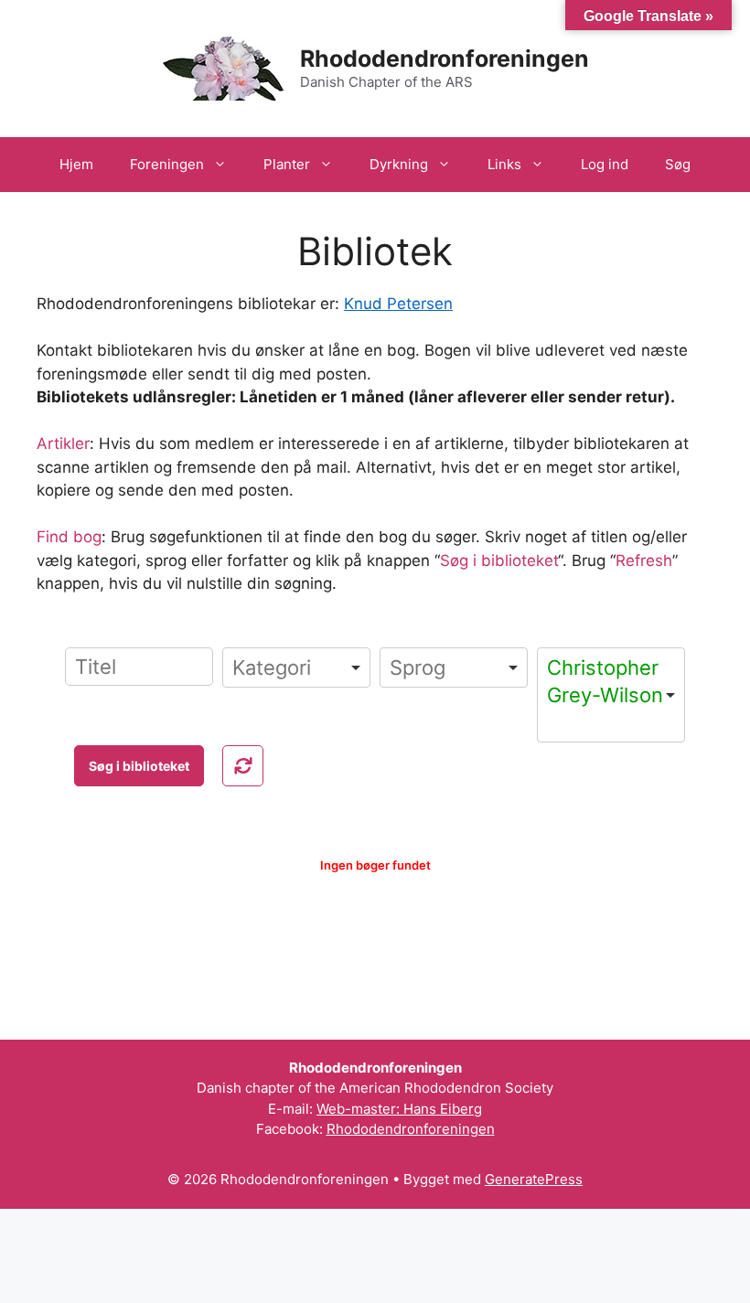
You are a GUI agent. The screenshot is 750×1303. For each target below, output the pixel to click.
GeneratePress (534, 1179)
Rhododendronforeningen (444, 58)
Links (504, 164)
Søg (678, 164)
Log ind (604, 164)
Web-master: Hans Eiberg (399, 1108)
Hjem (76, 164)
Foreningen (167, 164)
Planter (286, 164)
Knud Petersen (398, 303)
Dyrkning (399, 164)
